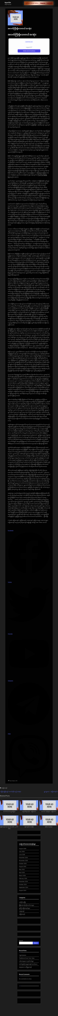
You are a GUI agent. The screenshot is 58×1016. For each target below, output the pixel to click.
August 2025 (22, 866)
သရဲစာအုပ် (21, 911)
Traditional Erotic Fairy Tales (26, 958)
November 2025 (23, 860)
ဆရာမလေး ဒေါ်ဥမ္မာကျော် (25, 967)
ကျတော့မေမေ (22, 955)
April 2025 (22, 872)
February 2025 (23, 878)
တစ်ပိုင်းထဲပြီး (22, 902)
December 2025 (23, 857)
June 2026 (22, 854)
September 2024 (23, 887)
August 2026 (22, 848)
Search (21, 940)
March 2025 (22, 875)
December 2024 (23, 881)
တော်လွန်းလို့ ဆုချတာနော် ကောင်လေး (28, 964)
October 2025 (23, 863)
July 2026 (22, 851)
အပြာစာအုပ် (4, 788)
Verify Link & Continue (29, 51)
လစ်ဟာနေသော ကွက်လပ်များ (26, 961)
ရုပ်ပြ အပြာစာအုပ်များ (24, 908)
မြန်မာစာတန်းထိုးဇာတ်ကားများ (26, 905)
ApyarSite (8, 2)
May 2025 (22, 869)
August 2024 (22, 890)
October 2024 (23, 884)
